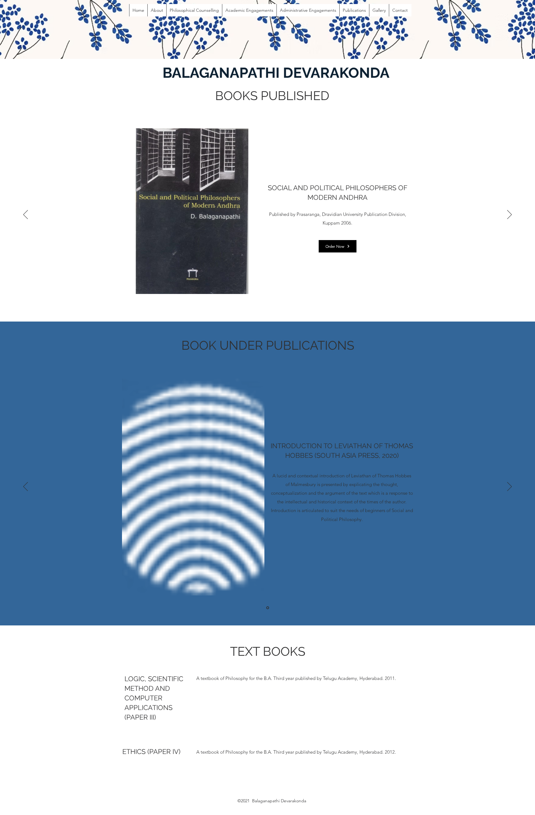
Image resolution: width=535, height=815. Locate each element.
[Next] (509, 215)
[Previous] (25, 215)
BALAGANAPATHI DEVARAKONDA (276, 72)
